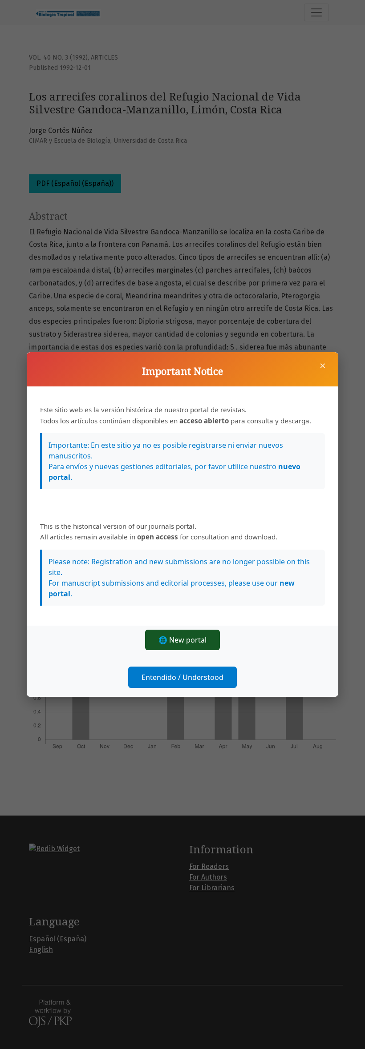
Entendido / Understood (182, 677)
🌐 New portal (182, 640)
